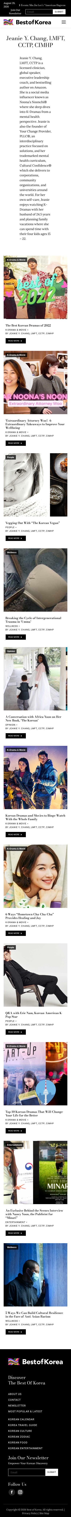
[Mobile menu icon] (63, 22)
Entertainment (14, 1145)
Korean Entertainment (25, 1448)
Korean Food (17, 1442)
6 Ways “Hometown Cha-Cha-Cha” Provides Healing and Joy (29, 916)
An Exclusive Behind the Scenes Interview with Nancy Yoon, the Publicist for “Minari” (34, 1214)
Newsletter (17, 1406)
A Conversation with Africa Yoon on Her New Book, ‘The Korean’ (33, 719)
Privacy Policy (30, 1513)
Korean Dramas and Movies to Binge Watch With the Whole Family (35, 817)
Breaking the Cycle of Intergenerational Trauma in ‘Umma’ (33, 620)
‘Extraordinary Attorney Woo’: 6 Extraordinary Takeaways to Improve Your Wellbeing (35, 424)
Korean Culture (20, 1431)
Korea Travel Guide (22, 1425)
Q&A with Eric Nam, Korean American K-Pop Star (34, 1015)
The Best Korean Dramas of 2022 (28, 325)
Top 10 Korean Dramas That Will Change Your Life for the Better (34, 1113)
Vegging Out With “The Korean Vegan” (32, 523)
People (10, 457)
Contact (14, 1400)
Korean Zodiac (19, 1437)
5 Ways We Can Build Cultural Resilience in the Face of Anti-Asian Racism (34, 1315)
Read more (13, 340)
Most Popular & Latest (25, 1411)
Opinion (11, 651)
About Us (14, 1394)
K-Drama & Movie (16, 260)
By (29, 333)
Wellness (12, 552)
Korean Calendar (21, 1419)
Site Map (44, 1513)
